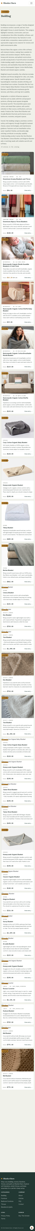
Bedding (3, 1195)
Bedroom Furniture (7, 1201)
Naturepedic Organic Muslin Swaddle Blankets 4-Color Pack (16, 265)
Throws (3, 1204)
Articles (21, 1198)
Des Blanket (7, 615)
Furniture (4, 1198)
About (21, 1195)
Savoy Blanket (8, 922)
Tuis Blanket (7, 637)
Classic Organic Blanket (11, 877)
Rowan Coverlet (8, 989)
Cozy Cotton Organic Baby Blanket (15, 442)
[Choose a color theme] (32, 1228)
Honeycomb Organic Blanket (13, 485)
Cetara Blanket (8, 593)
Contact (21, 1204)
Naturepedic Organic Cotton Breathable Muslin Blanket (17, 354)
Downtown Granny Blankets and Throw (16, 179)
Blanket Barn (9, 3)
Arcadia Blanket (8, 944)
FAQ (20, 1201)
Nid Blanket (7, 1033)
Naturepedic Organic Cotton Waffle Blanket (15, 399)
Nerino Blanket (8, 570)
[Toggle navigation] (31, 3)
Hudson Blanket (8, 1011)
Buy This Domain (24, 1216)
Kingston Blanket (9, 899)
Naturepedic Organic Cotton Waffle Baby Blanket (17, 310)
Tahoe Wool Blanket (10, 790)
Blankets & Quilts (6, 1207)
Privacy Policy (5, 1216)
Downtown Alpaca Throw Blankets (15, 222)
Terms (3, 1219)
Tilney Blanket (8, 528)
